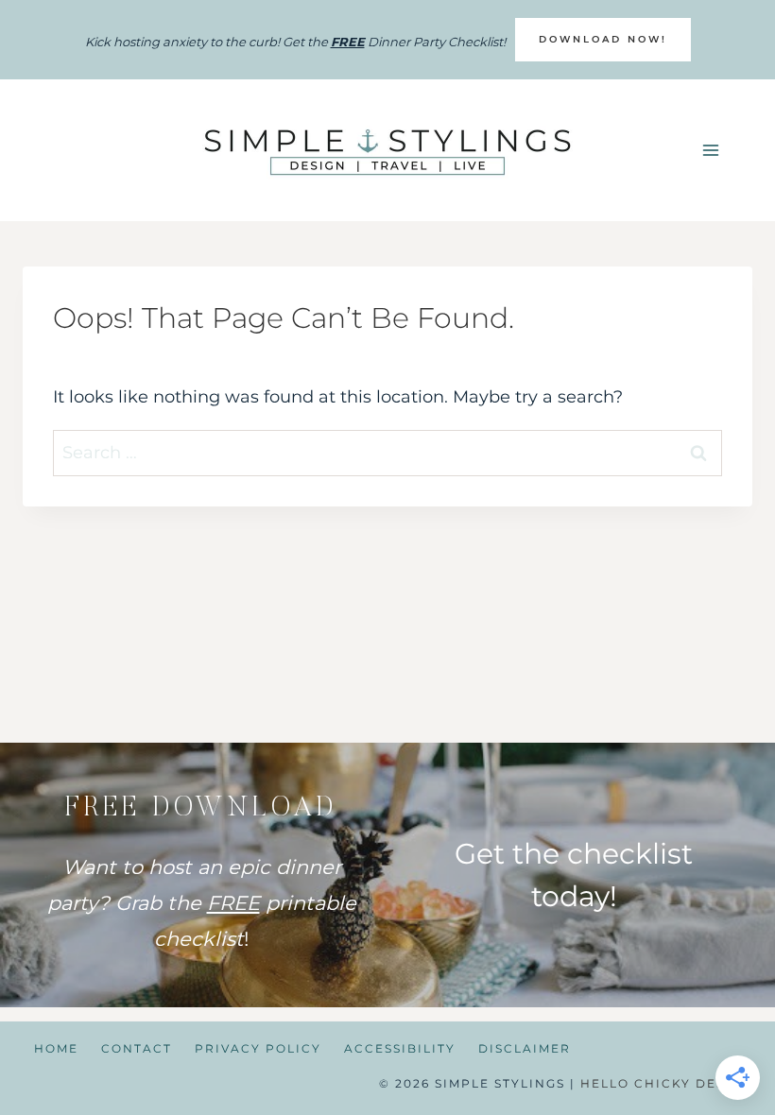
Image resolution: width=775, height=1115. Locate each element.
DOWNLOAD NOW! (603, 39)
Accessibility (400, 1048)
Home (56, 1048)
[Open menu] (710, 150)
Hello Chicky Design (666, 1083)
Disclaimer (524, 1048)
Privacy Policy (258, 1048)
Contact (136, 1048)
